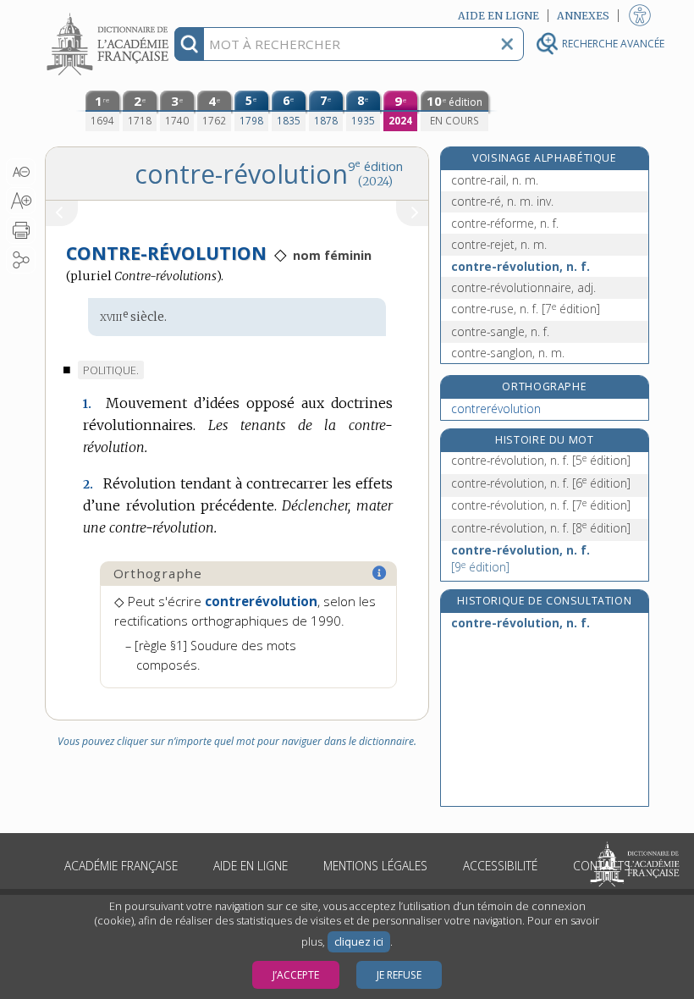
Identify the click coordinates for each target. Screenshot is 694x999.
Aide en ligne (250, 866)
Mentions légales (375, 866)
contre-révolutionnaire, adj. (523, 287)
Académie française (121, 866)
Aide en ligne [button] (498, 15)
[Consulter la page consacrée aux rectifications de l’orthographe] (380, 573)
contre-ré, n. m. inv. (502, 201)
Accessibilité (500, 866)
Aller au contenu (110, 14)
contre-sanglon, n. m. (508, 353)
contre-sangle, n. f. (500, 331)
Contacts (602, 866)
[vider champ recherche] (507, 44)
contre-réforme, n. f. (505, 223)
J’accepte (296, 975)
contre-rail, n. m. (494, 180)
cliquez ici (358, 942)
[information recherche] (189, 44)
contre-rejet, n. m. (499, 244)
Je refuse (399, 975)
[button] (21, 171)
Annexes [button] (583, 15)
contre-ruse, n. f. (525, 309)
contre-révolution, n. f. (520, 266)
